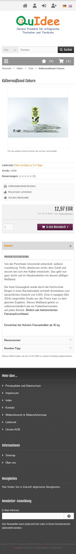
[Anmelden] (69, 516)
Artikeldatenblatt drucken (22, 186)
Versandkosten (66, 213)
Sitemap (10, 455)
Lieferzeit (10, 422)
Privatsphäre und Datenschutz (23, 385)
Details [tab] (8, 245)
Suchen (65, 49)
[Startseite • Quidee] (38, 25)
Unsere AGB (12, 429)
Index (8, 400)
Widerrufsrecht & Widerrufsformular (26, 414)
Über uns (10, 462)
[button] (10, 50)
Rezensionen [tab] (12, 340)
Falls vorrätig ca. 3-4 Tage (28, 165)
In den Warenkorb (55, 227)
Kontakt (10, 407)
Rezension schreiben (20, 192)
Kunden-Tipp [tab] (12, 348)
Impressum (12, 393)
